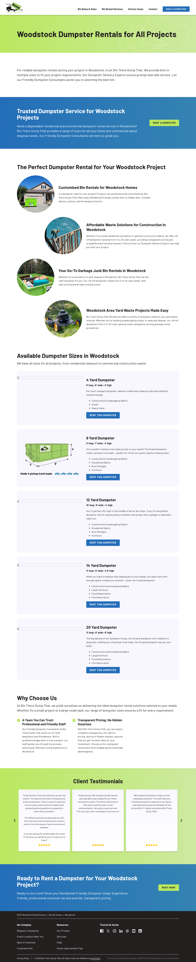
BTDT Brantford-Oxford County (31, 914)
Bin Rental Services (112, 9)
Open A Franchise (26, 942)
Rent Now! (169, 887)
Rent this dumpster (103, 415)
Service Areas (135, 9)
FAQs (59, 942)
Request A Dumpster (28, 930)
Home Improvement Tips (70, 948)
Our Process (63, 930)
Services (61, 936)
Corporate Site (25, 948)
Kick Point (95, 958)
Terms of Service (171, 958)
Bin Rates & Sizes (87, 9)
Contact (153, 9)
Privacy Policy (23, 958)
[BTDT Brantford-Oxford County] (14, 7)
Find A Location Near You (30, 936)
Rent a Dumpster (176, 9)
